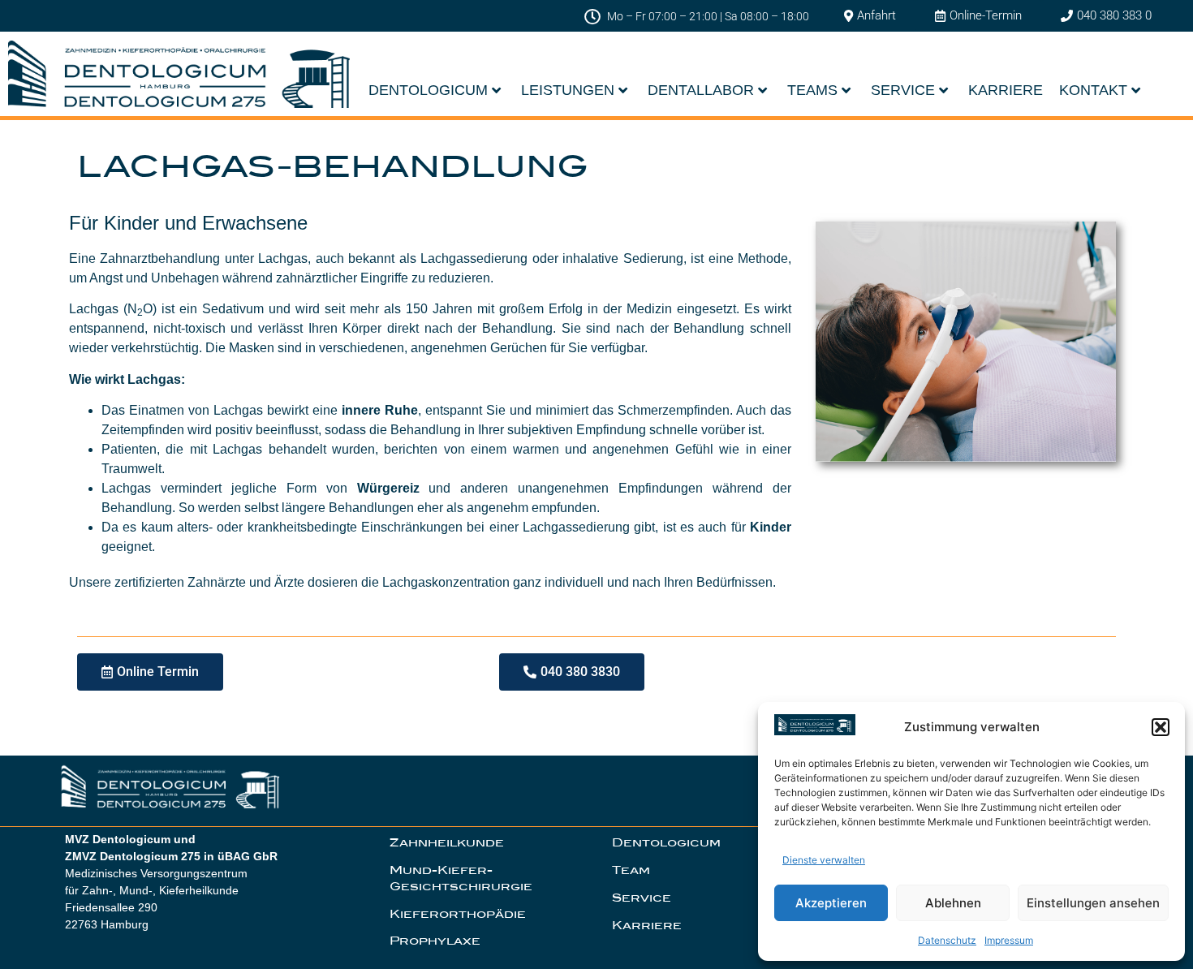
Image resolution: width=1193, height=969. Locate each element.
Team (631, 869)
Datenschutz (947, 940)
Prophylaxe (435, 940)
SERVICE (903, 90)
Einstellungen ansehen (1093, 903)
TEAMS (812, 90)
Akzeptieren (831, 903)
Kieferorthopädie (458, 913)
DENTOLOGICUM (428, 90)
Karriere (647, 925)
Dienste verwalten (823, 860)
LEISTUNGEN (567, 90)
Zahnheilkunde (447, 842)
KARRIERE (1005, 90)
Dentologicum (666, 842)
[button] (1160, 727)
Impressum (1008, 940)
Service (641, 897)
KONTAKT (1093, 90)
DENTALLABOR (701, 90)
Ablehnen (953, 903)
